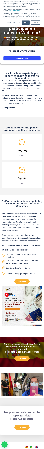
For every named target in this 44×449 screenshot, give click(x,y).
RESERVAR (21, 281)
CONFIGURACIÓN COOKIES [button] (12, 22)
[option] (31, 447)
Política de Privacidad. (14, 10)
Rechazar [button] (35, 22)
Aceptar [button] (26, 22)
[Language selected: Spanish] (32, 447)
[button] (4, 444)
